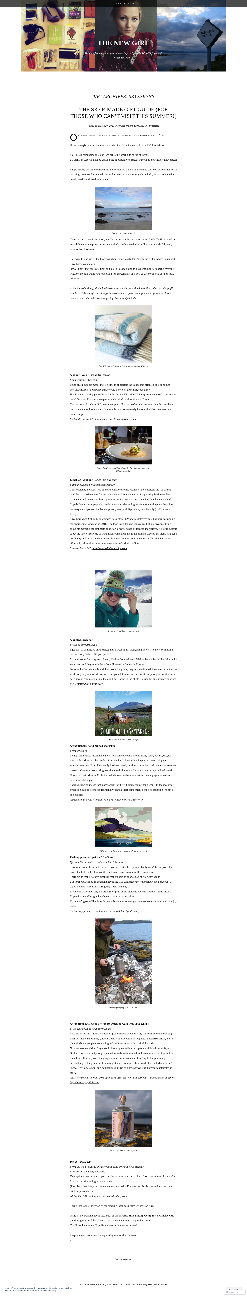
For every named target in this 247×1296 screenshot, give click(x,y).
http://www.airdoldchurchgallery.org (119, 910)
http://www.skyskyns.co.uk (129, 799)
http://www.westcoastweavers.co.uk (116, 418)
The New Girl (123, 43)
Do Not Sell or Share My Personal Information (146, 1284)
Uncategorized (151, 125)
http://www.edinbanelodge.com (109, 548)
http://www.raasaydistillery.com (109, 1195)
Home (118, 3)
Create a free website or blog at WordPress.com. (102, 1284)
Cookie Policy (51, 1291)
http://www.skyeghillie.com (84, 1082)
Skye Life (138, 125)
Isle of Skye (127, 125)
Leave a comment (123, 1259)
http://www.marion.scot (89, 683)
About (131, 3)
